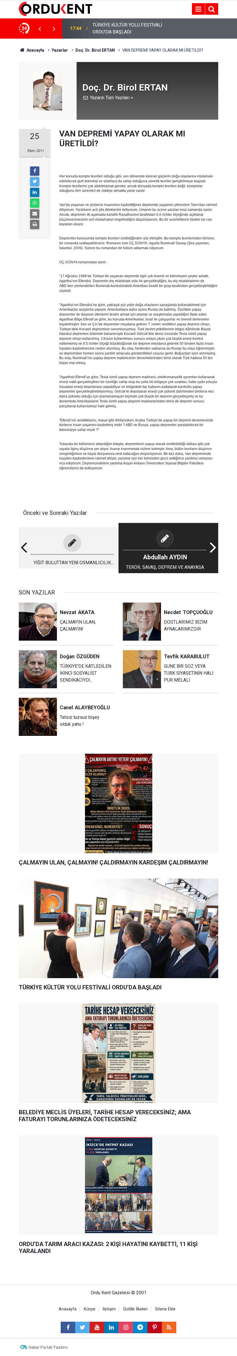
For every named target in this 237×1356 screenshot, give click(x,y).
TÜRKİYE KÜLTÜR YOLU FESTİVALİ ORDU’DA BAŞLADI (127, 28)
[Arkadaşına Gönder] (34, 213)
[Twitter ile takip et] (82, 1327)
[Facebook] (34, 171)
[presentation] (39, 28)
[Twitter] (34, 181)
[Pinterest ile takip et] (154, 1327)
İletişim (109, 1309)
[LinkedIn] (34, 192)
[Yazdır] (34, 224)
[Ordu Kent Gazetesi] (55, 8)
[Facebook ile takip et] (68, 1327)
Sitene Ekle (165, 1309)
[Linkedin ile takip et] (111, 1327)
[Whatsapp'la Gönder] (34, 203)
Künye (89, 1309)
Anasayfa (68, 1309)
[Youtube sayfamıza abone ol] (97, 1327)
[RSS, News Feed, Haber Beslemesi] (169, 1327)
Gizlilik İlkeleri (135, 1309)
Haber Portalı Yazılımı (48, 1347)
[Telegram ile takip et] (140, 1327)
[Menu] (198, 9)
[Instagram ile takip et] (125, 1327)
